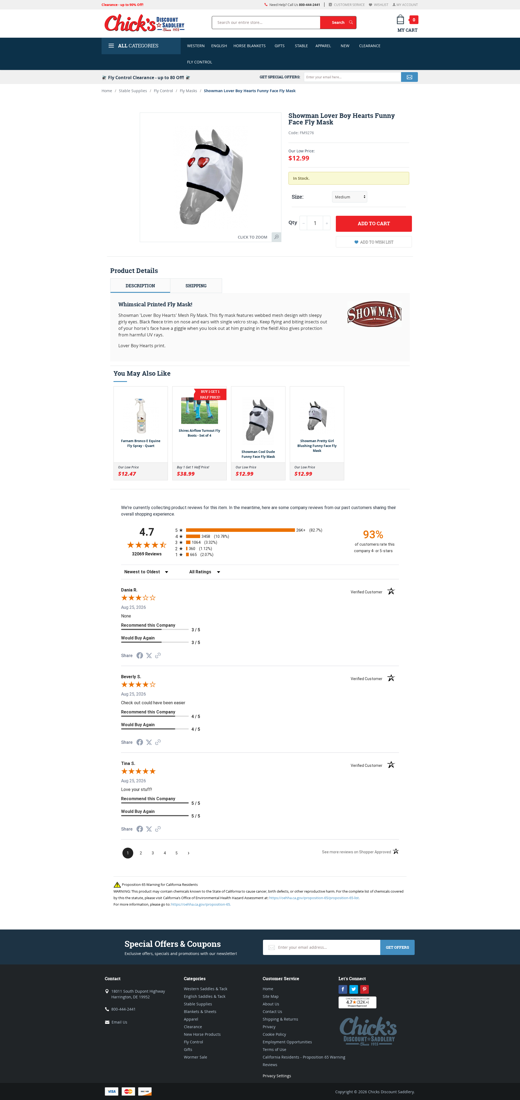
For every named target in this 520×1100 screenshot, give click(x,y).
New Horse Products (202, 1034)
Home (107, 90)
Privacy (269, 1026)
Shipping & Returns (280, 1019)
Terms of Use (274, 1049)
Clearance (370, 45)
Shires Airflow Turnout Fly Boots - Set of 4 (199, 433)
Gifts (280, 45)
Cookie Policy (274, 1034)
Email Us (119, 1022)
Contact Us (272, 1011)
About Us (271, 1003)
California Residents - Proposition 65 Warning (304, 1057)
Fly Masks (188, 90)
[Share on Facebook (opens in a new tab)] (139, 656)
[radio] (260, 530)
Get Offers (397, 947)
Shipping (196, 286)
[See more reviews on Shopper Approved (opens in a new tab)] (158, 655)
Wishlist (380, 4)
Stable (301, 45)
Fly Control (199, 62)
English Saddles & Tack (204, 996)
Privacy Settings (277, 1075)
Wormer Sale (195, 1057)
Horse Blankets (249, 45)
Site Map (271, 996)
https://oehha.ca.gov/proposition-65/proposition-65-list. (314, 897)
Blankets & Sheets (200, 1011)
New (345, 45)
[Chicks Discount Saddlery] (146, 22)
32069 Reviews (152, 554)
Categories (138, 45)
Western (196, 45)
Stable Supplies (133, 90)
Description (140, 286)
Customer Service (349, 4)
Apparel (323, 45)
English (219, 45)
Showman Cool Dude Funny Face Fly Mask (258, 454)
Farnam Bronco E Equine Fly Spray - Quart (140, 443)
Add (374, 223)
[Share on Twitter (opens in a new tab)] (149, 655)
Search (344, 22)
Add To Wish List (377, 242)
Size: (297, 197)
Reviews (270, 1064)
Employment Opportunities (287, 1041)
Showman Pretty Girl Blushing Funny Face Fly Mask (317, 446)
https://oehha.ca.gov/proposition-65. (201, 904)
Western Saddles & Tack (205, 988)
